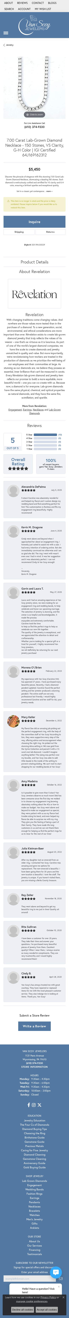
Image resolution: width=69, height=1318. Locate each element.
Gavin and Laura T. (32, 588)
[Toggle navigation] (6, 31)
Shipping (19, 232)
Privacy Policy (48, 1297)
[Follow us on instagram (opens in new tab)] (34, 1105)
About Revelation (34, 271)
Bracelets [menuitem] (34, 1210)
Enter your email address (34, 1272)
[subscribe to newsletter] (60, 1278)
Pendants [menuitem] (34, 1202)
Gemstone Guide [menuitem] (34, 1141)
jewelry (9, 45)
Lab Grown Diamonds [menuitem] (34, 1181)
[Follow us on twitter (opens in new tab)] (39, 1105)
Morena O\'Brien (31, 667)
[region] (34, 88)
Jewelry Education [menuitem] (34, 1120)
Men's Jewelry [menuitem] (34, 1219)
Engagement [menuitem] (34, 1185)
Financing (34, 1250)
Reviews (34, 425)
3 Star (29, 441)
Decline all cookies (22, 1309)
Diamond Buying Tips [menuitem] (34, 1129)
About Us (34, 1241)
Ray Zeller (27, 895)
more (48, 191)
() (60, 434)
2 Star (29, 445)
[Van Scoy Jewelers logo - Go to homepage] (34, 25)
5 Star (29, 434)
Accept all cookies (47, 1309)
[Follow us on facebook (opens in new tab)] (28, 1105)
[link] (8, 3)
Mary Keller (28, 717)
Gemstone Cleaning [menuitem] (34, 1159)
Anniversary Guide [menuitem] (34, 1163)
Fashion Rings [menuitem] (34, 1193)
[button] (9, 9)
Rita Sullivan (28, 927)
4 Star (29, 438)
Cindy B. (26, 973)
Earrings (27, 409)
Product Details (34, 262)
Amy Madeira (29, 781)
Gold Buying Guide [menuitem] (35, 1167)
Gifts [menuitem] (35, 1223)
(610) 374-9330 (34, 127)
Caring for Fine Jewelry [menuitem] (34, 1150)
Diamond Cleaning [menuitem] (34, 1154)
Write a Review (34, 1026)
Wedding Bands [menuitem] (34, 1189)
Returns (50, 232)
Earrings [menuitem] (34, 1198)
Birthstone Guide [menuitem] (35, 1137)
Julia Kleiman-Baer (32, 848)
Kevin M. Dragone (32, 527)
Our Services (34, 1245)
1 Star (29, 449)
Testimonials (34, 1254)
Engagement (15, 409)
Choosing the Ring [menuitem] (34, 1133)
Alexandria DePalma (33, 486)
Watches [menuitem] (35, 1215)
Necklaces (38, 409)
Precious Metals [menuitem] (34, 1146)
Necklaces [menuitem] (34, 1206)
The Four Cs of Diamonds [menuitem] (34, 1124)
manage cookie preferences (31, 1301)
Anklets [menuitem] (34, 1227)
